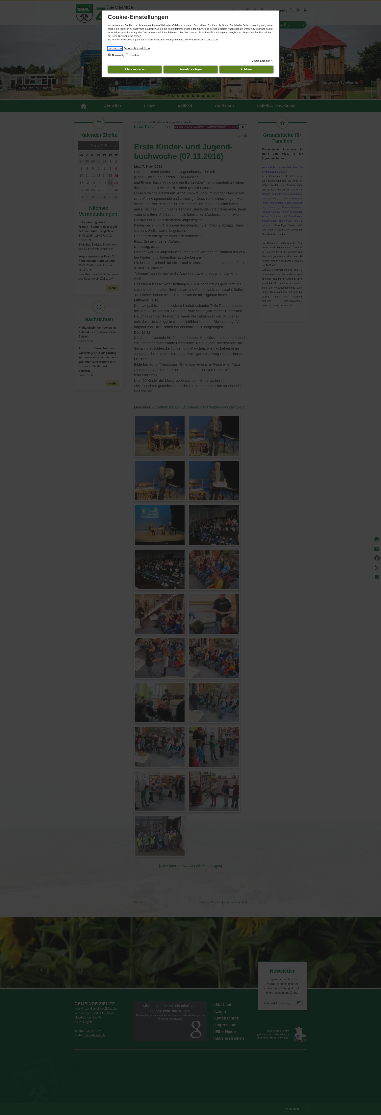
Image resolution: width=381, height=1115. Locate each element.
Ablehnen (246, 69)
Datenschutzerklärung (137, 48)
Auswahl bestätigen (190, 69)
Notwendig (118, 55)
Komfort (134, 55)
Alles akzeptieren (134, 69)
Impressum (115, 48)
